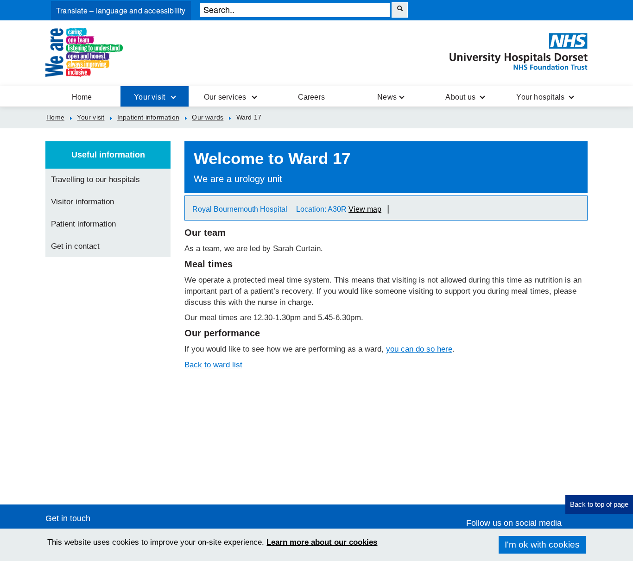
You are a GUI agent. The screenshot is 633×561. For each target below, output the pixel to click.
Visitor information (82, 201)
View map (364, 209)
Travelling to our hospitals (95, 179)
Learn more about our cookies (321, 542)
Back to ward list (213, 364)
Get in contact (75, 246)
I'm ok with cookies (542, 544)
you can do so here (419, 349)
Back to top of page (599, 504)
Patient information (83, 224)
